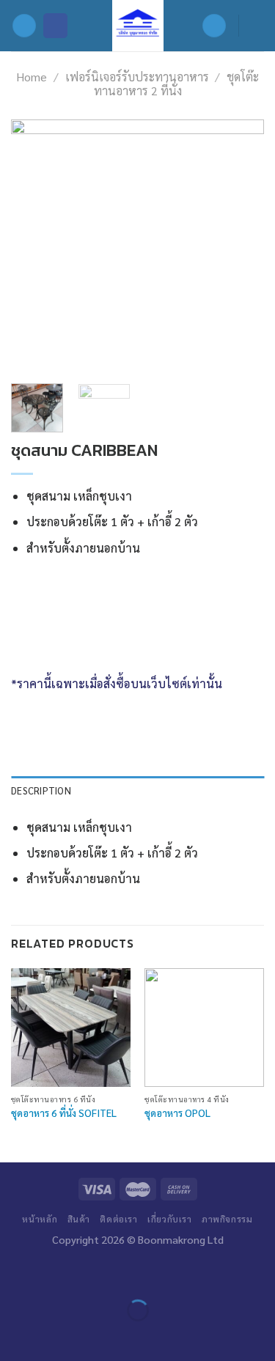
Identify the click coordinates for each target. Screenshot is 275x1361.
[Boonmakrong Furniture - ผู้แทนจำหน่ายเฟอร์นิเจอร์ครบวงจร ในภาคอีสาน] (138, 25)
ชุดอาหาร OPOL (177, 1113)
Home (31, 76)
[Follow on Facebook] (55, 25)
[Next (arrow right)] (54, 1335)
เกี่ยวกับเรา (169, 1219)
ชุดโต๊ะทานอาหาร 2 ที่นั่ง (177, 83)
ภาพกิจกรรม (227, 1219)
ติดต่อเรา (118, 1219)
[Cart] (256, 26)
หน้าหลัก (39, 1219)
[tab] (137, 790)
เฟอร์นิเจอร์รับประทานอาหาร (137, 76)
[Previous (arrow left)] (14, 1335)
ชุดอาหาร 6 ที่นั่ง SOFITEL (64, 1113)
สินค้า (78, 1219)
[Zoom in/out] (54, 1273)
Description (41, 790)
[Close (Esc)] (14, 1273)
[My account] (214, 26)
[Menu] (24, 26)
